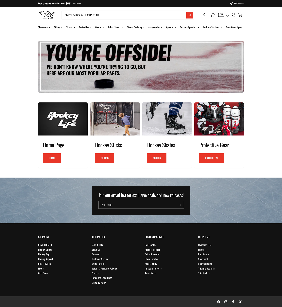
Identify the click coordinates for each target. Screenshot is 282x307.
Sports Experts (205, 263)
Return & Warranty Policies (104, 268)
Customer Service (100, 259)
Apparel (169, 27)
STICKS (105, 158)
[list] (141, 135)
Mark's (201, 249)
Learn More (76, 3)
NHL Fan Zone (44, 263)
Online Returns (98, 263)
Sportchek (203, 259)
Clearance (42, 27)
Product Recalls (152, 249)
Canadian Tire (205, 245)
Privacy (95, 273)
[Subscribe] (179, 205)
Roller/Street (114, 27)
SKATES (157, 158)
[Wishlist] (227, 15)
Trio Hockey (204, 273)
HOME (52, 158)
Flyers (41, 268)
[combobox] (128, 15)
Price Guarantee (153, 254)
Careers (95, 254)
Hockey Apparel (45, 259)
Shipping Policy (99, 282)
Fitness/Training (134, 27)
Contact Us (150, 245)
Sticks (57, 27)
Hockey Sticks (45, 249)
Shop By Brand (45, 245)
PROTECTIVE (211, 158)
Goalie (98, 27)
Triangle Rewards (206, 268)
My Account (239, 3)
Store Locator (151, 259)
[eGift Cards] (213, 15)
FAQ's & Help (97, 245)
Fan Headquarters (188, 27)
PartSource (203, 254)
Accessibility (151, 263)
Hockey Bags (44, 254)
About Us (96, 249)
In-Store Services (211, 27)
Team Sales (150, 273)
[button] (240, 15)
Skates (69, 27)
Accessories (154, 27)
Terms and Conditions (102, 278)
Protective (84, 27)
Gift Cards (43, 273)
